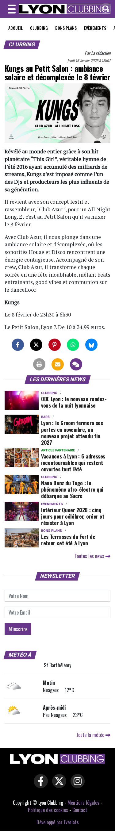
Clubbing (39, 28)
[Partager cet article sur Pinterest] (54, 345)
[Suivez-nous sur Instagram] (76, 785)
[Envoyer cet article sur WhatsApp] (73, 345)
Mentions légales (83, 802)
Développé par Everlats (57, 822)
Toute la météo (90, 734)
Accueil (15, 28)
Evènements (95, 28)
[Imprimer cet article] (39, 364)
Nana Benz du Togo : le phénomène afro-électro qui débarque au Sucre (72, 489)
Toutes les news (90, 556)
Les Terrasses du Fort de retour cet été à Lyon (68, 539)
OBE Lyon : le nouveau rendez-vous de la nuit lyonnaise (74, 402)
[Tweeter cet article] (36, 345)
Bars (45, 417)
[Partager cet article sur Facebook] (18, 345)
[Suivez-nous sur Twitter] (57, 785)
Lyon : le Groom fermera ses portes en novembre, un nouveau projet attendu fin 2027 (72, 432)
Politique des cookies (48, 810)
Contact (79, 810)
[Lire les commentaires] (76, 364)
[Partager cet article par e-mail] (58, 364)
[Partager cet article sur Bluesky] (91, 345)
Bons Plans (66, 28)
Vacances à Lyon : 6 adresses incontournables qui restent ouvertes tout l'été (73, 462)
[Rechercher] (104, 9)
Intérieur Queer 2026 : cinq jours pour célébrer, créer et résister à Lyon (72, 516)
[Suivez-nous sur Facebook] (39, 785)
